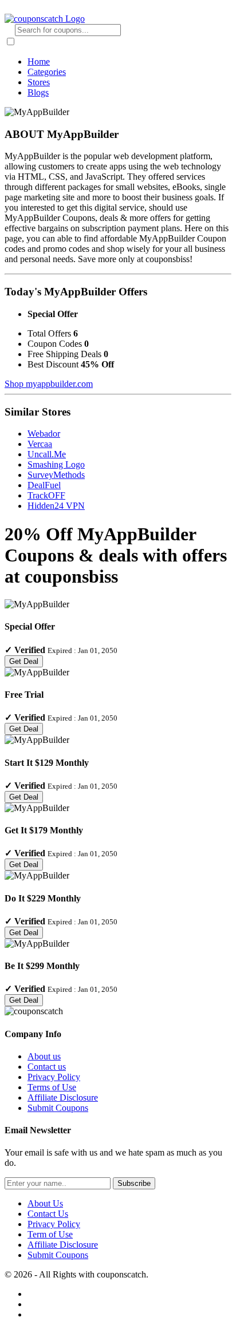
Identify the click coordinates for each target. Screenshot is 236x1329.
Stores (38, 82)
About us (44, 1056)
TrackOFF (46, 495)
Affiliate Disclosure (62, 1097)
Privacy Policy (53, 1077)
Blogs (38, 92)
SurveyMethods (56, 475)
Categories (46, 72)
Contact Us (47, 1214)
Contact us (46, 1066)
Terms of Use (51, 1087)
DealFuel (44, 485)
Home (38, 61)
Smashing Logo (56, 464)
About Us (45, 1203)
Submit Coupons (57, 1108)
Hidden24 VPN (56, 506)
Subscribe (134, 1183)
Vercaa (39, 444)
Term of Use (50, 1234)
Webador (43, 433)
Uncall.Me (46, 454)
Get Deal (23, 661)
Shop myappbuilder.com (49, 384)
